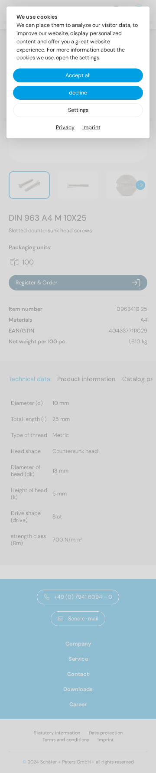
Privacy (65, 127)
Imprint (91, 127)
